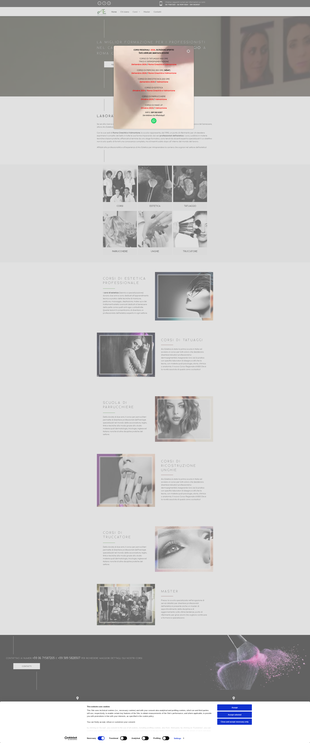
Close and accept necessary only (234, 722)
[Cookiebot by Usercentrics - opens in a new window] (70, 738)
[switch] (123, 738)
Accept (235, 708)
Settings (177, 738)
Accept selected (234, 715)
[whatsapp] (153, 121)
